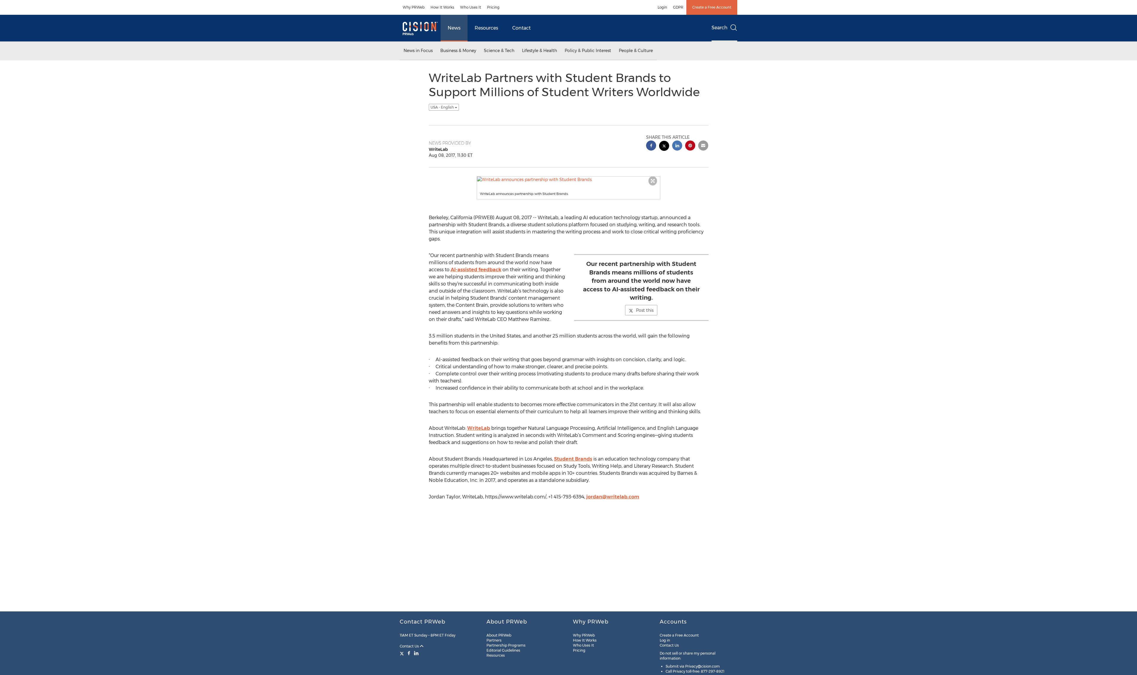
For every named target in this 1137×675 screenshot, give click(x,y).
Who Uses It (470, 7)
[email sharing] (703, 146)
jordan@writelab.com (612, 497)
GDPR (678, 7)
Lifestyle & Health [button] (539, 50)
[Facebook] (409, 653)
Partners (494, 640)
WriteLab (478, 428)
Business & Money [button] (458, 50)
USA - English (443, 107)
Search (720, 27)
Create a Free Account (711, 7)
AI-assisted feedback (476, 269)
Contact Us (410, 646)
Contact (521, 28)
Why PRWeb (414, 7)
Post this (644, 310)
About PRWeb (498, 635)
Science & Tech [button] (499, 50)
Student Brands (573, 459)
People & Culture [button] (636, 50)
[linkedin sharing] (677, 146)
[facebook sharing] (651, 146)
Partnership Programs (506, 645)
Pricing (493, 7)
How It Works (442, 7)
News (454, 28)
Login (662, 7)
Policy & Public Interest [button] (588, 50)
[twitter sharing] (664, 146)
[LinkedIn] (416, 653)
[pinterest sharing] (690, 146)
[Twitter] (402, 653)
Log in (665, 640)
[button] (568, 180)
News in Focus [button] (418, 50)
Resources (486, 28)
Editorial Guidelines (503, 650)
